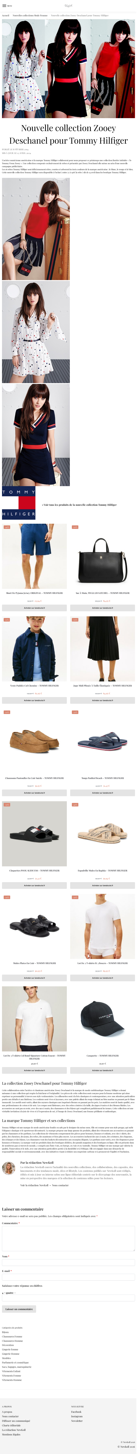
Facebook (76, 1411)
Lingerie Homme (10, 1353)
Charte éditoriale (11, 1425)
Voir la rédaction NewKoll (34, 1185)
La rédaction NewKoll (14, 1430)
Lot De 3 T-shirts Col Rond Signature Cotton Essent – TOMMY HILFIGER (34, 1057)
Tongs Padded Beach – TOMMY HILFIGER (103, 778)
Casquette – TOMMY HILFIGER (103, 1055)
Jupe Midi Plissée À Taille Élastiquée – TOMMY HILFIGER (103, 685)
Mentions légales (11, 1434)
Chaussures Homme (12, 1340)
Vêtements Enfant (11, 1371)
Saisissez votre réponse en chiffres (22, 1285)
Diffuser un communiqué (16, 1420)
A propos (7, 1411)
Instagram (77, 1416)
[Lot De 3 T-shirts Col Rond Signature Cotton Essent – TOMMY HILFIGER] (34, 1018)
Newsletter (77, 1420)
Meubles (6, 1358)
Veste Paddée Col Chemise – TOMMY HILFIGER (34, 685)
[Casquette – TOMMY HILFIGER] (102, 1018)
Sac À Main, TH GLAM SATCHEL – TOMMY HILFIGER (102, 593)
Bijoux (5, 1332)
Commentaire (11, 1223)
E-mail (7, 1271)
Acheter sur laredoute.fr (34, 608)
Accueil (5, 15)
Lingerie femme (10, 1349)
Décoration (8, 1345)
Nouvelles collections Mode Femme (30, 15)
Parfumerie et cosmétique (15, 1362)
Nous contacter (60, 1185)
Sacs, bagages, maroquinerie (16, 1366)
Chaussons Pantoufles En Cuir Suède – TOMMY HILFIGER (34, 778)
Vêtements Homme (12, 1380)
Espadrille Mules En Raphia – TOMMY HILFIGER (102, 870)
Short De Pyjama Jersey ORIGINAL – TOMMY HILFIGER (34, 593)
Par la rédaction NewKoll (36, 1162)
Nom (5, 1256)
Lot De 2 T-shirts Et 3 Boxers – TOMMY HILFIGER (103, 963)
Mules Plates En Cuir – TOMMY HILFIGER (34, 963)
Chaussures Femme (12, 1336)
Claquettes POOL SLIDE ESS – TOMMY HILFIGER (34, 870)
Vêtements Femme (11, 1375)
